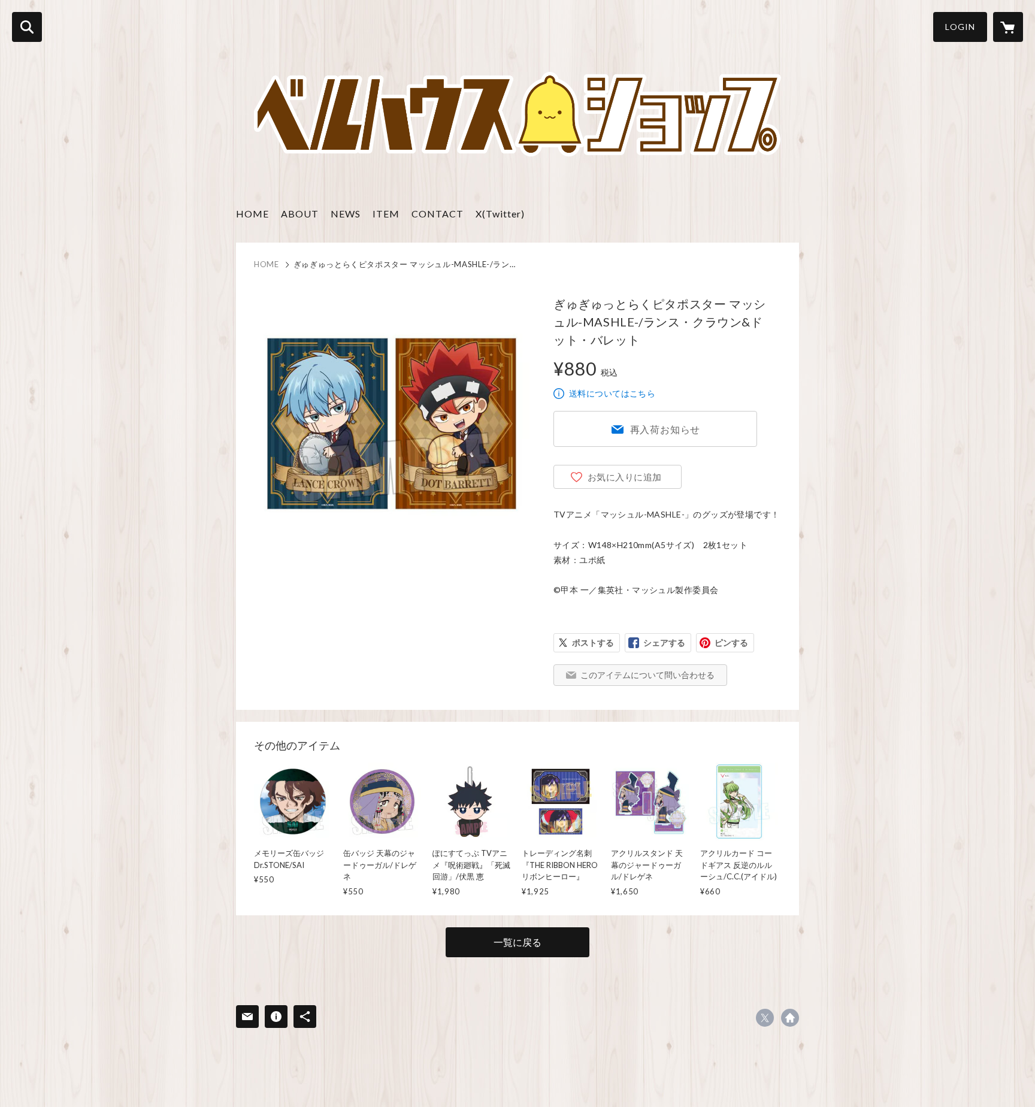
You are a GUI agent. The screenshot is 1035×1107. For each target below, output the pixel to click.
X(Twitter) (500, 213)
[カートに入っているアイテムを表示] (1008, 27)
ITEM (386, 213)
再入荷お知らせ (665, 429)
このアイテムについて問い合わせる (647, 675)
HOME (252, 213)
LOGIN (960, 27)
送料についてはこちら (612, 393)
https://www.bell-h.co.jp (790, 1018)
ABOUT (300, 213)
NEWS (346, 213)
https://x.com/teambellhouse (765, 1018)
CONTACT (437, 213)
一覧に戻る (517, 942)
